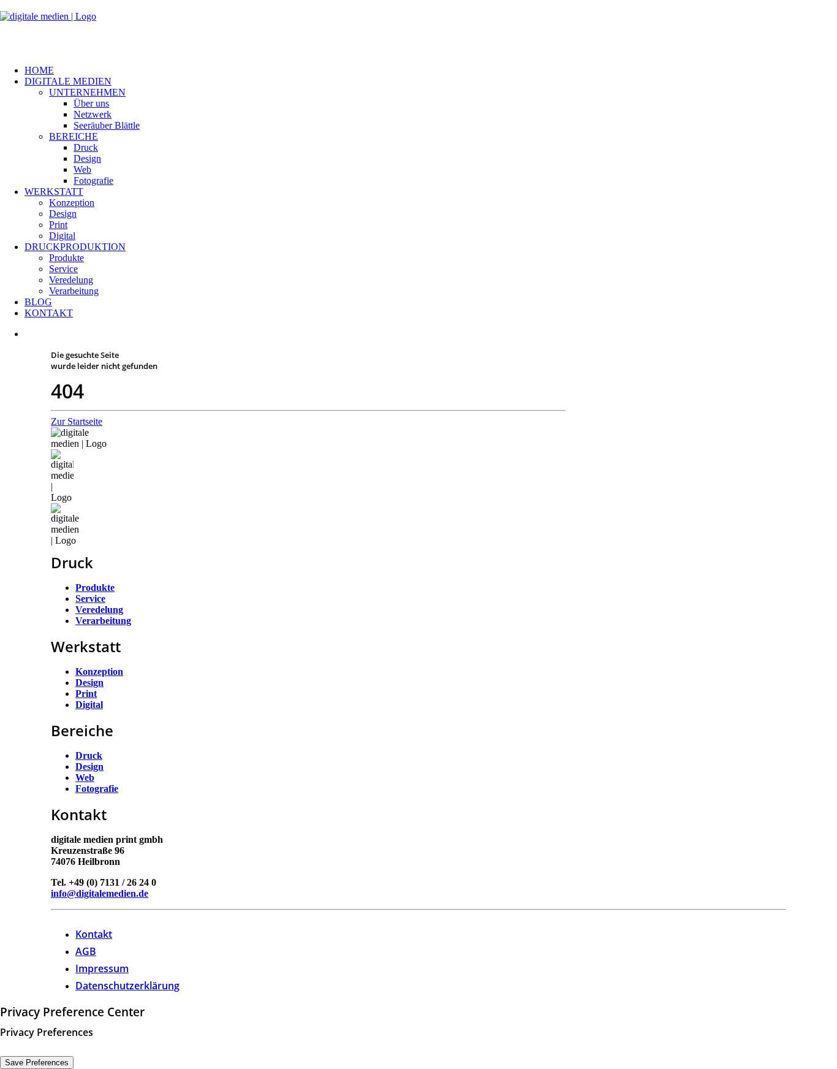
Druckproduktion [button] (75, 247)
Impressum (102, 968)
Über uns (91, 103)
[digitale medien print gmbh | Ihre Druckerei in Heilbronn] (418, 27)
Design (87, 158)
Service (63, 269)
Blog (38, 302)
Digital (62, 235)
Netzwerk (93, 114)
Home (39, 70)
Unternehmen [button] (87, 92)
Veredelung (71, 280)
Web (82, 169)
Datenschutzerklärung (127, 985)
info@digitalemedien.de (99, 893)
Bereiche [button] (73, 136)
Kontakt (49, 313)
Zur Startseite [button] (76, 421)
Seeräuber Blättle (107, 125)
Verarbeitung (74, 291)
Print (58, 224)
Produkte (66, 258)
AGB (85, 951)
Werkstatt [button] (54, 191)
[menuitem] (431, 70)
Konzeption (71, 202)
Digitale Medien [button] (68, 81)
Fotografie (93, 180)
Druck (86, 147)
